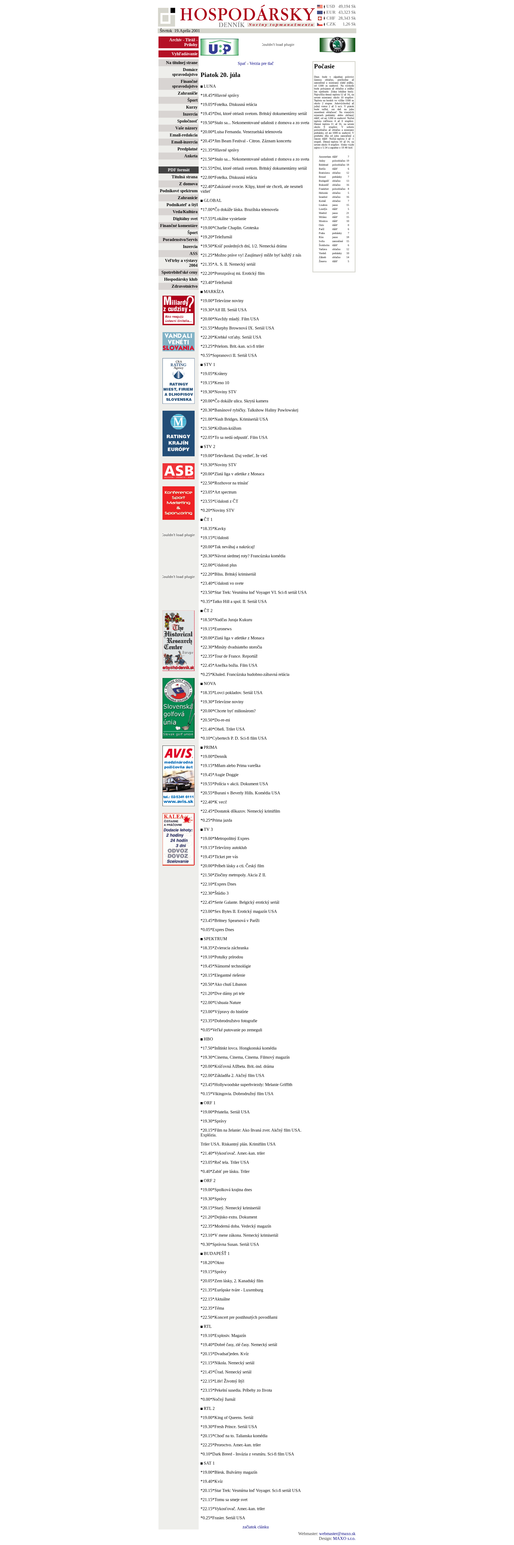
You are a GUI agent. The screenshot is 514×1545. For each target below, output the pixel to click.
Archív (175, 40)
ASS (194, 253)
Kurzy (192, 107)
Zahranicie (188, 197)
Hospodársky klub (181, 279)
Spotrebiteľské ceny (179, 272)
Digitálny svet (185, 218)
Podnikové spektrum (179, 190)
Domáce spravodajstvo (185, 72)
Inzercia (190, 114)
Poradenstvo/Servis (180, 239)
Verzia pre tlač (262, 63)
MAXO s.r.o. (344, 1538)
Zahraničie (188, 93)
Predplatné (187, 149)
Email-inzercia (184, 142)
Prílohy (191, 44)
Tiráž (190, 40)
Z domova (188, 183)
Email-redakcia (184, 135)
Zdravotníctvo (185, 286)
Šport (192, 100)
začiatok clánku (256, 1527)
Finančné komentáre (179, 225)
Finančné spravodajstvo (185, 83)
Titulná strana (185, 177)
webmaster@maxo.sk (337, 1533)
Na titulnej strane (182, 62)
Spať (242, 63)
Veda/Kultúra (185, 211)
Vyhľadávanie (185, 53)
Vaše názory (186, 128)
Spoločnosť (187, 121)
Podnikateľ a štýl (182, 204)
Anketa (191, 156)
